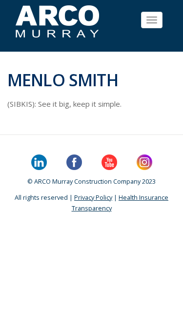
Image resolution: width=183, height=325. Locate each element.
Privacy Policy (93, 197)
